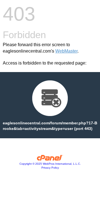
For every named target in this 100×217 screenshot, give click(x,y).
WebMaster (66, 51)
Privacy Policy (50, 167)
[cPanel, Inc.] (50, 159)
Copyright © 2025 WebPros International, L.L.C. (50, 163)
